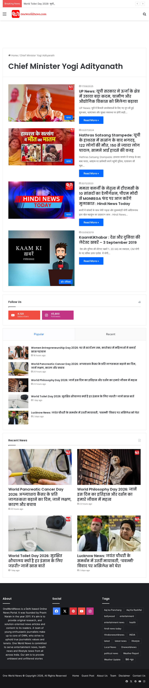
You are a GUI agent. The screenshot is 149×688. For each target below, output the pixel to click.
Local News (110, 647)
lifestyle (136, 641)
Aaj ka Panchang (112, 610)
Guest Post (88, 675)
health (132, 622)
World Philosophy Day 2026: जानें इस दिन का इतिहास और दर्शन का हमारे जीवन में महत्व (84, 380)
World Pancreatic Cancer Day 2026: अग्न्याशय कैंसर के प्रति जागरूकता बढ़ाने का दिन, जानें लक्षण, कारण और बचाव (39, 497)
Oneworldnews (128, 647)
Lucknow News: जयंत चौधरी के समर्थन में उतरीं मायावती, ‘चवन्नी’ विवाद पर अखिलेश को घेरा (85, 412)
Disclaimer (124, 675)
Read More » (91, 120)
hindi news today (112, 628)
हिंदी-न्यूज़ (129, 659)
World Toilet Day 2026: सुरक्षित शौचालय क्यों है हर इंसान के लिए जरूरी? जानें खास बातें (63, 3)
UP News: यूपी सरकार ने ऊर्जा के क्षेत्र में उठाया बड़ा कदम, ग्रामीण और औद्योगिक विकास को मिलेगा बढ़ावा (109, 96)
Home (14, 55)
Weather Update (112, 659)
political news (111, 653)
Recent (110, 334)
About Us (102, 675)
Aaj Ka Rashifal (134, 610)
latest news (120, 641)
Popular (39, 334)
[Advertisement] (69, 32)
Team (113, 675)
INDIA (132, 634)
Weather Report (131, 653)
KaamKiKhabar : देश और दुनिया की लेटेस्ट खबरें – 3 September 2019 (109, 240)
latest (107, 641)
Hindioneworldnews (114, 634)
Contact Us (139, 675)
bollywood (109, 616)
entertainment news (114, 622)
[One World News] (29, 14)
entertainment (127, 616)
